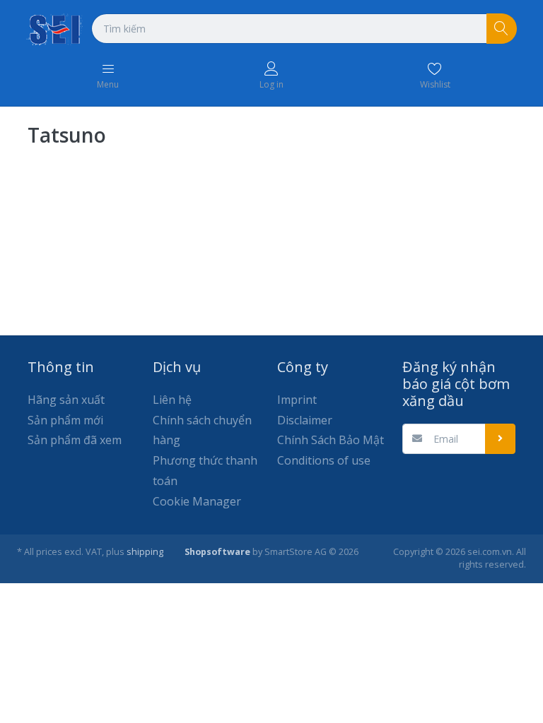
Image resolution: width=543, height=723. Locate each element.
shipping (145, 552)
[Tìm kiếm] (501, 28)
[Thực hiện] (500, 439)
